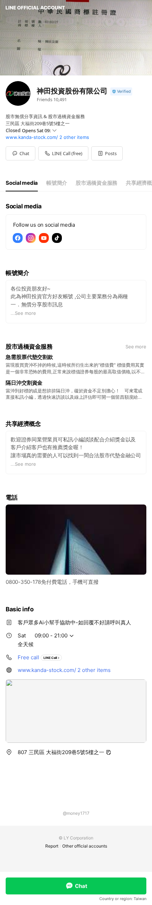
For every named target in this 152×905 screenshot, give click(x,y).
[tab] (22, 183)
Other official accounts (84, 846)
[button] (107, 153)
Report (51, 846)
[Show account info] (121, 91)
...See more (23, 313)
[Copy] (108, 752)
